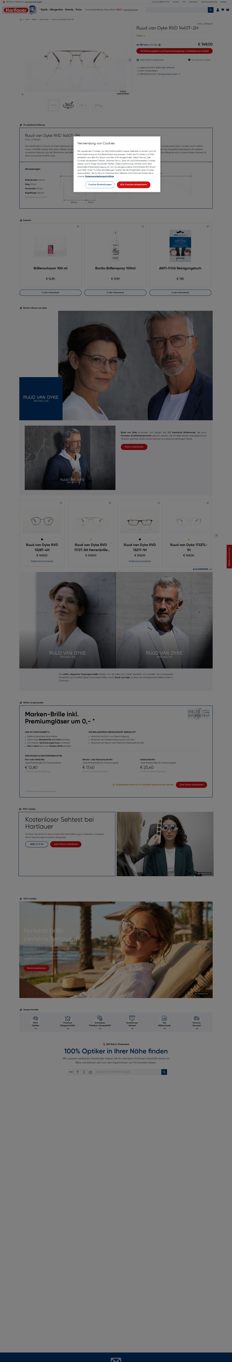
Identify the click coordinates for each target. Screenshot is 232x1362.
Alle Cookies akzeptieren (133, 185)
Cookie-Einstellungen (100, 185)
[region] (117, 164)
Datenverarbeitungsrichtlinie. (99, 176)
